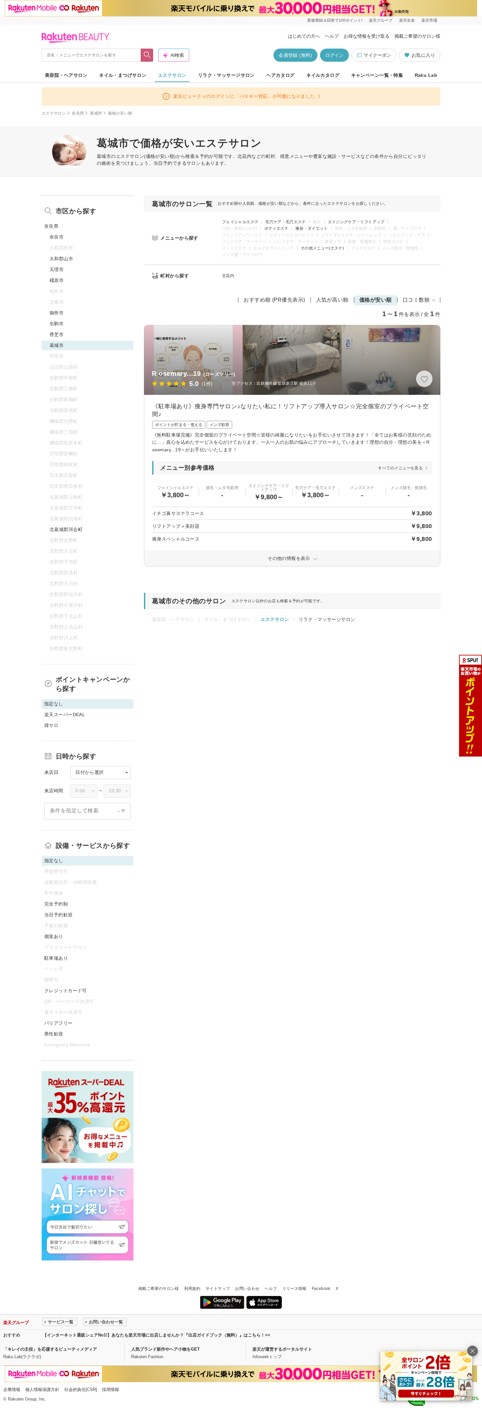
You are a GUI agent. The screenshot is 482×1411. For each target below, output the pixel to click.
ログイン (334, 55)
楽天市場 (429, 20)
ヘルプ (332, 36)
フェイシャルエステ (240, 222)
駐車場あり (56, 958)
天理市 (57, 269)
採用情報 (110, 1389)
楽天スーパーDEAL (64, 714)
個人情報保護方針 (42, 1389)
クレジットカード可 (65, 990)
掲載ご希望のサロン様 (417, 36)
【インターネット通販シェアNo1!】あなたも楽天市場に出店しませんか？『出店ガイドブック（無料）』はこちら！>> (156, 1335)
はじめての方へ (304, 36)
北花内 (228, 275)
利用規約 (192, 1288)
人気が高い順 (332, 300)
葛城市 (96, 113)
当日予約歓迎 (58, 914)
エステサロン (172, 75)
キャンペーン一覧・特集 (377, 75)
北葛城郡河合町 (66, 529)
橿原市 (57, 280)
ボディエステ (276, 228)
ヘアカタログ (280, 75)
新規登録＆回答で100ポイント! (334, 20)
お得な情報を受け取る (367, 36)
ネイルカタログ (322, 75)
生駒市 (57, 323)
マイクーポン (377, 55)
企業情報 (11, 1389)
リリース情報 (294, 1288)
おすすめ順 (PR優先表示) (274, 300)
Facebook (321, 1288)
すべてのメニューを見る (400, 468)
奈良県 (78, 113)
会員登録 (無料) (295, 55)
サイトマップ (218, 1288)
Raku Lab (426, 75)
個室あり (53, 936)
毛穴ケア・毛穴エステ (285, 222)
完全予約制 (56, 904)
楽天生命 (407, 20)
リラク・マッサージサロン (226, 75)
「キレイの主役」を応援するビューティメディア (50, 1349)
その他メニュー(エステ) (322, 248)
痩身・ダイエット (311, 228)
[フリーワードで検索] (147, 55)
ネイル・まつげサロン (122, 75)
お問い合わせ (247, 1288)
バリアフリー (58, 1023)
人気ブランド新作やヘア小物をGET (165, 1349)
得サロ (51, 725)
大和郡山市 (61, 258)
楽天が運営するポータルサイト (282, 1349)
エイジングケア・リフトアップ (356, 222)
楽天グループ (380, 20)
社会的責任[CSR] (80, 1389)
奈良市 (57, 237)
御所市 (57, 312)
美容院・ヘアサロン (66, 75)
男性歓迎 (53, 1034)
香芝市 (57, 334)
